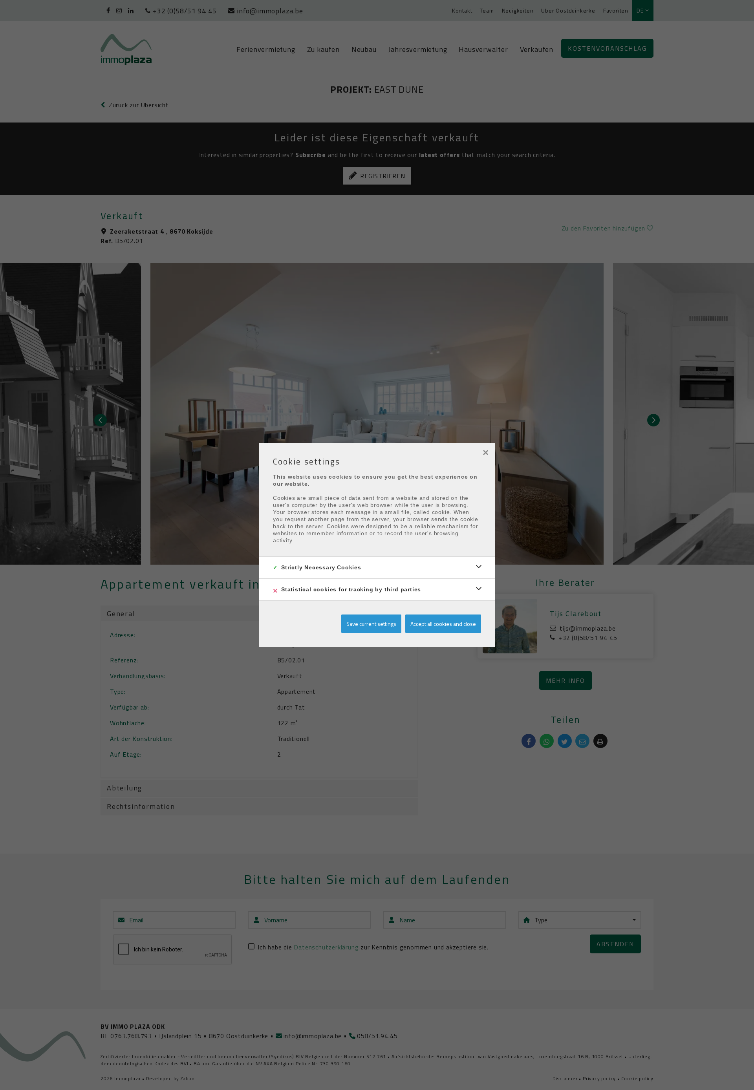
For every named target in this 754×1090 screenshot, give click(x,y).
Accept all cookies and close (443, 624)
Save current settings (371, 624)
